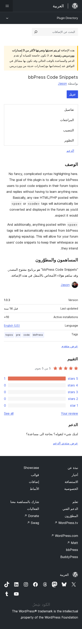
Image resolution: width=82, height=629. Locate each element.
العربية (64, 575)
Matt (72, 543)
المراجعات (67, 120)
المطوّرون (71, 516)
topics (9, 334)
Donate (31, 516)
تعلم (75, 502)
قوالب (35, 475)
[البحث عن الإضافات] (36, 32)
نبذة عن (73, 468)
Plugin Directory (67, 18)
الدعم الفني (70, 509)
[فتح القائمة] (6, 6)
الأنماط (34, 489)
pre (18, 334)
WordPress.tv (66, 523)
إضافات (34, 482)
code (26, 334)
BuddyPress (69, 557)
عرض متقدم (70, 346)
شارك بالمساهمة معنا (24, 502)
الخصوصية (71, 489)
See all (9, 413)
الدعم (70, 151)
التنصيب (68, 130)
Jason (62, 83)
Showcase (31, 468)
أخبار (75, 475)
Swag (33, 523)
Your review (69, 413)
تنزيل (72, 94)
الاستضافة (71, 482)
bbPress (38, 334)
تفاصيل (69, 110)
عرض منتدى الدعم (65, 443)
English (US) (12, 325)
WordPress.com (64, 536)
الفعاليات (33, 509)
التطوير (69, 140)
